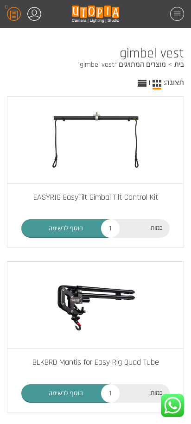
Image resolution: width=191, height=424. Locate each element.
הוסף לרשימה (66, 228)
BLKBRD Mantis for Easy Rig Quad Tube (95, 362)
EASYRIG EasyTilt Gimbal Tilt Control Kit (95, 197)
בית (179, 65)
